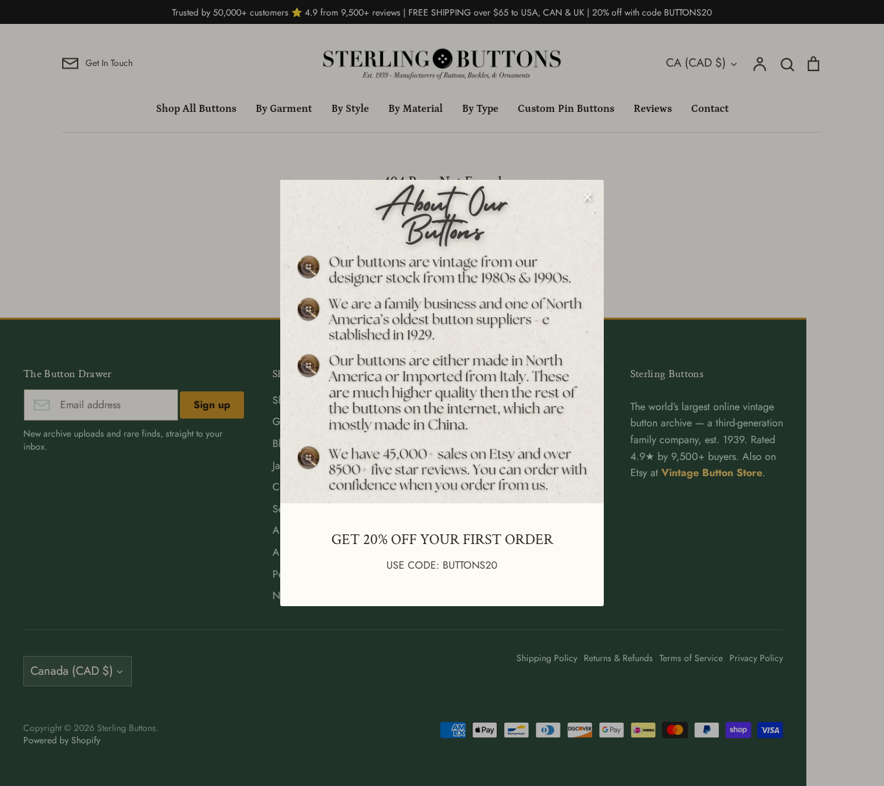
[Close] (587, 196)
